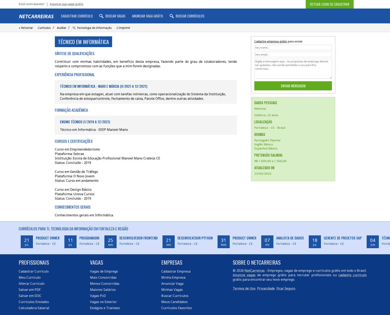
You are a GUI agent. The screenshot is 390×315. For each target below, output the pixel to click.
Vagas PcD (98, 295)
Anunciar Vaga (172, 283)
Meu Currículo (30, 277)
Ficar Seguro (285, 288)
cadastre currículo (352, 275)
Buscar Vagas (115, 15)
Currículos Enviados (34, 302)
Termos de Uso (244, 288)
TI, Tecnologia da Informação (92, 28)
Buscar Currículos (190, 15)
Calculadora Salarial (34, 308)
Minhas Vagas (172, 289)
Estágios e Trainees (105, 308)
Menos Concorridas (104, 283)
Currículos (44, 28)
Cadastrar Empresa (176, 271)
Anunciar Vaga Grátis (147, 15)
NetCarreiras (255, 270)
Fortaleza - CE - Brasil (269, 128)
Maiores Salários (103, 289)
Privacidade (266, 288)
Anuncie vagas (244, 275)
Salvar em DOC (30, 295)
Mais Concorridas (103, 277)
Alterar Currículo (31, 283)
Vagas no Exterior (103, 302)
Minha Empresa (173, 277)
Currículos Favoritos (176, 308)
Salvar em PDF (30, 289)
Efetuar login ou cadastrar (329, 4)
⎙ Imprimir (123, 28)
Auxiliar (61, 28)
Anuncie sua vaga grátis (66, 4)
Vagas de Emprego (104, 271)
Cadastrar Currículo (77, 15)
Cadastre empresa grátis (270, 41)
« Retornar (26, 28)
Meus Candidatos (174, 302)
